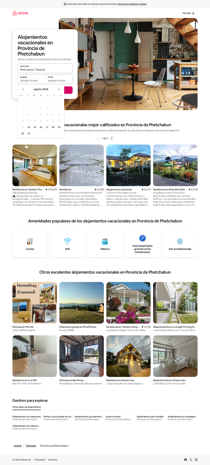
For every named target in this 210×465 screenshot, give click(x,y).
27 (47, 127)
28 (53, 127)
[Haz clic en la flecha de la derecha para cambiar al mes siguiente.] (59, 89)
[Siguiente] (111, 138)
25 (35, 127)
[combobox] (45, 70)
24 (29, 127)
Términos (52, 459)
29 (59, 127)
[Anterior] (98, 138)
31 (29, 133)
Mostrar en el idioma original (132, 4)
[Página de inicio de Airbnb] (20, 13)
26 (41, 127)
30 (22, 133)
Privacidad (39, 459)
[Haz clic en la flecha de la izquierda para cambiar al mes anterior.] (23, 89)
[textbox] (31, 80)
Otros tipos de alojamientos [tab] (26, 407)
